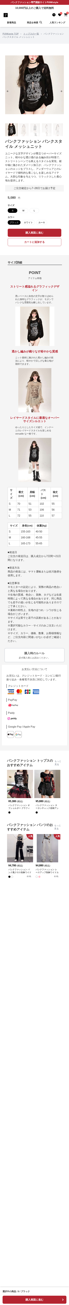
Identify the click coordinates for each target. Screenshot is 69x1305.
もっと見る (58, 763)
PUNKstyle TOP (11, 33)
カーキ (41, 222)
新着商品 (11, 22)
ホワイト (28, 222)
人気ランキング (57, 22)
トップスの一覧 (31, 33)
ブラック (14, 222)
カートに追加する (34, 242)
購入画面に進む (34, 232)
